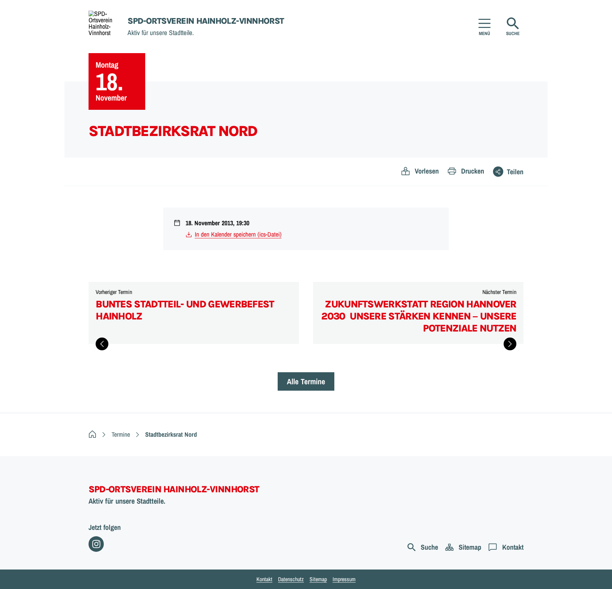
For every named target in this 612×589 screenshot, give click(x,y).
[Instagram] (96, 543)
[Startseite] (92, 434)
